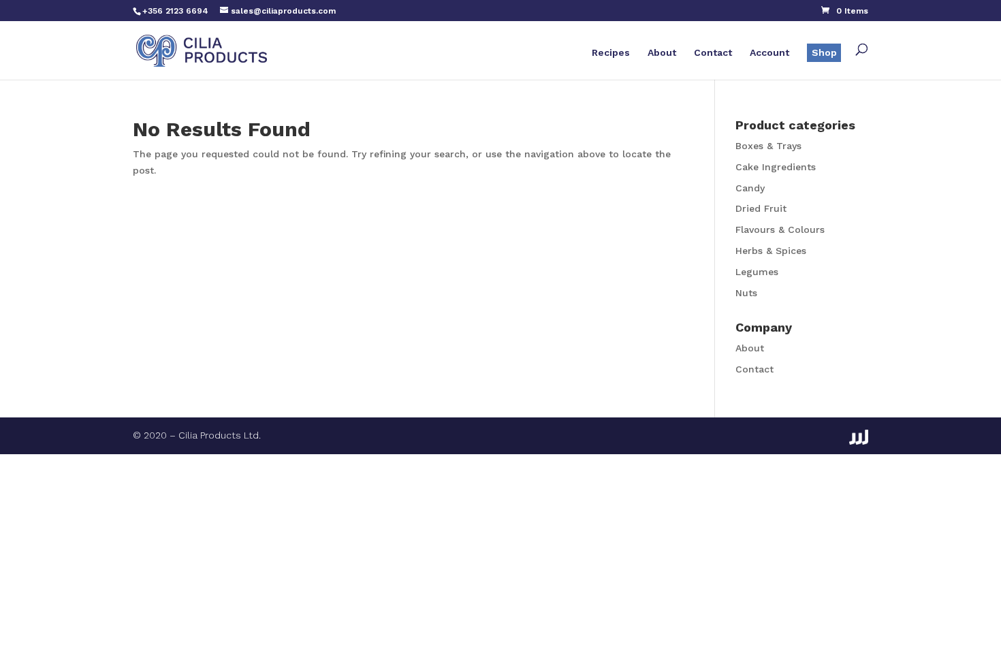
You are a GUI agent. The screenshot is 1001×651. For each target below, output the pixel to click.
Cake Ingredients (775, 166)
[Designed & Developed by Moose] (858, 437)
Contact (713, 53)
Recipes (611, 53)
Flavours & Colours (780, 229)
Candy (750, 187)
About (662, 53)
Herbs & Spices (770, 250)
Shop (824, 52)
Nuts (746, 292)
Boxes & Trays (768, 145)
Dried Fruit (760, 208)
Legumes (756, 271)
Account (769, 53)
